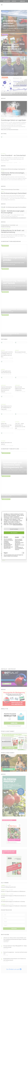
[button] (14, 529)
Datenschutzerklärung (17, 524)
